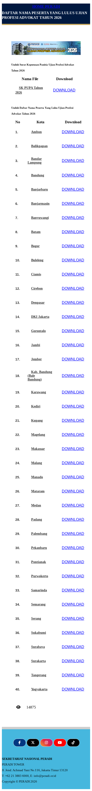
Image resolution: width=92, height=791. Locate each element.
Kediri (35, 406)
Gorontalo (38, 331)
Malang (36, 463)
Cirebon (37, 288)
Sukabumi (38, 632)
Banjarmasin (40, 203)
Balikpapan (39, 146)
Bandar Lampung (35, 160)
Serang (36, 618)
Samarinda (39, 590)
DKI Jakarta (40, 317)
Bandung (37, 175)
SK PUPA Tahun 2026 (29, 90)
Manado (37, 477)
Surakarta (38, 661)
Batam (36, 232)
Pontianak (38, 562)
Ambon (36, 132)
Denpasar (38, 302)
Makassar (38, 449)
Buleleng (37, 260)
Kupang (37, 420)
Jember (36, 359)
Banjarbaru (39, 189)
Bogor (35, 246)
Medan (36, 505)
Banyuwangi (40, 217)
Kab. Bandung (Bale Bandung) (40, 375)
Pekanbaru (39, 548)
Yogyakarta (39, 689)
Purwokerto (39, 576)
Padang (36, 519)
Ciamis (36, 274)
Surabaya (38, 647)
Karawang (38, 392)
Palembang (39, 533)
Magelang (38, 434)
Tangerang (38, 675)
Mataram (38, 491)
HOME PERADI (46, 6)
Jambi (35, 345)
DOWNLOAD (64, 90)
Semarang (38, 604)
